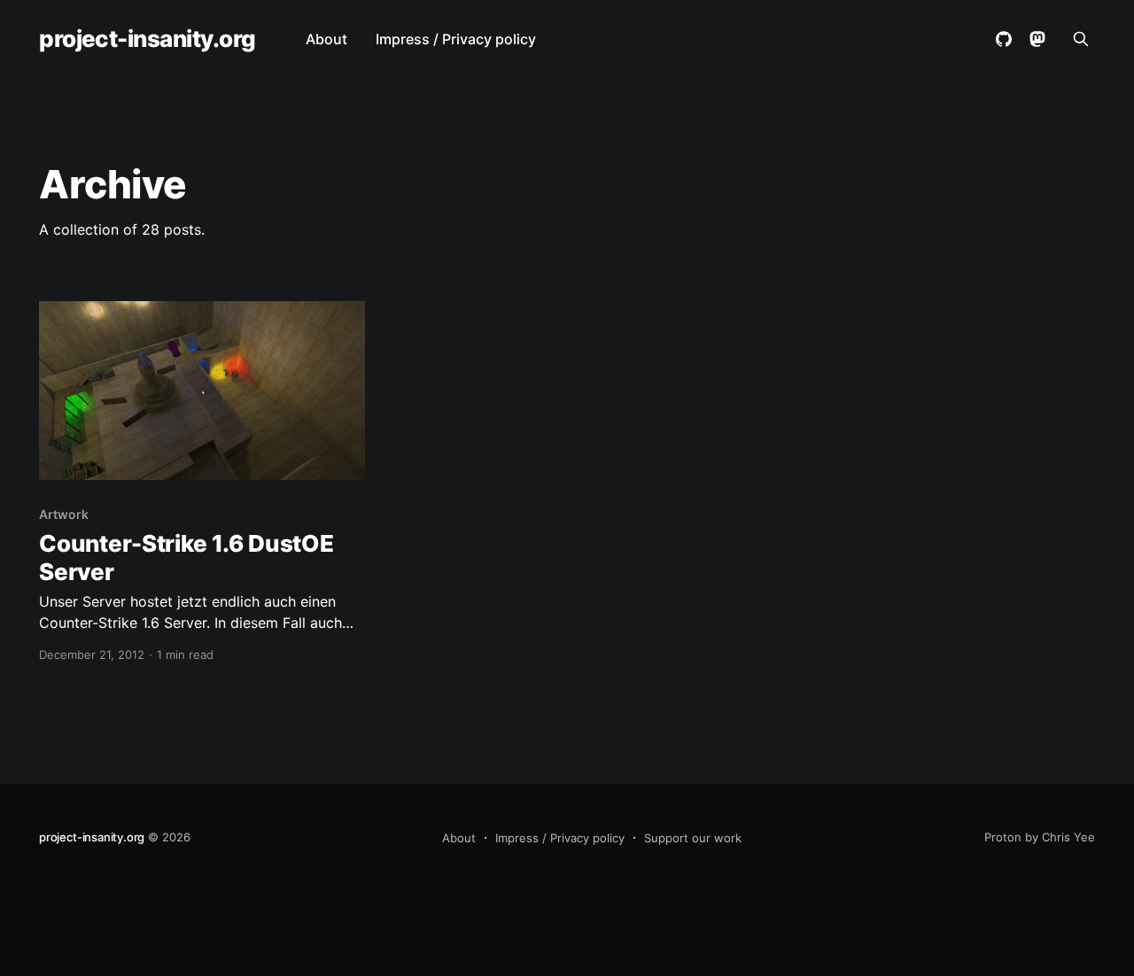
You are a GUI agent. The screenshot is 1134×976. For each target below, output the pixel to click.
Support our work (693, 838)
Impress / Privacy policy (456, 39)
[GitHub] (1004, 39)
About (326, 39)
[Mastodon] (1037, 39)
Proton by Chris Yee (1039, 837)
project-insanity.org (147, 39)
